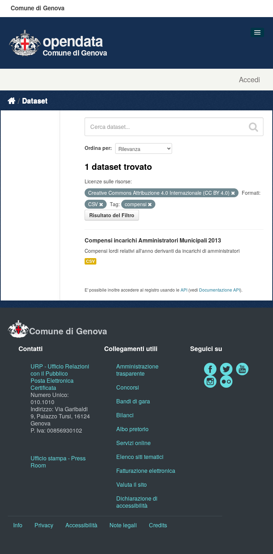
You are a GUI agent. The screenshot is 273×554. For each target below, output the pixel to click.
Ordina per (97, 147)
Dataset (35, 100)
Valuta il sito (131, 484)
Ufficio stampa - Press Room (58, 461)
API (184, 290)
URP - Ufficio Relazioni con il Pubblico (60, 369)
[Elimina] (233, 193)
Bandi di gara (133, 401)
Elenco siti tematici (140, 457)
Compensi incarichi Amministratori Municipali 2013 (153, 240)
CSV (90, 261)
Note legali (123, 525)
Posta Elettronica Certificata (52, 384)
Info (17, 525)
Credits (158, 525)
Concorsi (127, 387)
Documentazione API (219, 290)
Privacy (43, 525)
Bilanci (125, 415)
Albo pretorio (132, 429)
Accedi (249, 79)
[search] (253, 126)
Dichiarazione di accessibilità (136, 501)
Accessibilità (81, 525)
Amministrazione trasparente (137, 369)
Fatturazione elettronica (145, 470)
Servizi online (133, 443)
